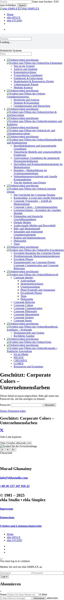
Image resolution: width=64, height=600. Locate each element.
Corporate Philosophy (25, 311)
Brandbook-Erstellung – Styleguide (32, 328)
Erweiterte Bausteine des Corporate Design (37, 253)
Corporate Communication (28, 308)
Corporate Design (31, 190)
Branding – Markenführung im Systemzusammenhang (30, 172)
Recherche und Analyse (26, 99)
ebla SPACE (13, 537)
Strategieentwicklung (31, 283)
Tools (48, 342)
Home (10, 534)
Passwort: (5, 404)
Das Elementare (53, 62)
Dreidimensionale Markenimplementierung (37, 256)
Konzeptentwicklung (25, 72)
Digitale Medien (22, 222)
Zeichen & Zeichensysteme (32, 114)
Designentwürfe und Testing (29, 332)
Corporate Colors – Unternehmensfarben (36, 207)
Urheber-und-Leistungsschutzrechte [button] (21, 526)
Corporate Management (26, 314)
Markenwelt (51, 274)
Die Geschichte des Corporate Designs (34, 194)
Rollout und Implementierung (29, 237)
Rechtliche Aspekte (24, 335)
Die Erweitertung (54, 250)
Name (3, 594)
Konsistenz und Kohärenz (34, 123)
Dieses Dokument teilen (13, 411)
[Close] (1, 558)
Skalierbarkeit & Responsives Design (34, 81)
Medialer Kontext (23, 87)
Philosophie (20, 240)
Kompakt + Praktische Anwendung (32, 350)
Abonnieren (39, 598)
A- (2, 449)
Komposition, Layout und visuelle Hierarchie (38, 197)
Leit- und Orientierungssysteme (31, 132)
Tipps (17, 243)
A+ (13, 449)
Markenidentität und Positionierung (34, 141)
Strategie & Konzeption (26, 102)
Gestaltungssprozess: (18, 96)
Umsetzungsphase (30, 286)
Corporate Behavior (24, 302)
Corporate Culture (23, 305)
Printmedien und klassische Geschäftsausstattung (28, 218)
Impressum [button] (6, 508)
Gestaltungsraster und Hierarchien (32, 105)
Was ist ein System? (24, 66)
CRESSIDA (20, 360)
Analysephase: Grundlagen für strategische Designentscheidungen (37, 160)
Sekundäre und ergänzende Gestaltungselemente (28, 233)
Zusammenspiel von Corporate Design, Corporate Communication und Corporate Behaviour (36, 265)
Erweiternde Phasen (31, 292)
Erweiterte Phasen (23, 259)
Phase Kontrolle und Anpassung (37, 289)
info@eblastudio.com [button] (14, 477)
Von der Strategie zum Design (30, 182)
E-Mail (43, 594)
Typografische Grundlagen (28, 75)
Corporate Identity (23, 277)
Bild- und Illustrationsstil (27, 228)
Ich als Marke (21, 354)
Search (22, 5)
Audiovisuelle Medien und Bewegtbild (34, 225)
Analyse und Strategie (25, 69)
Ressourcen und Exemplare (28, 366)
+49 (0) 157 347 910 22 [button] (15, 486)
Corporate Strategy (24, 317)
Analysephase (27, 280)
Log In (4, 576)
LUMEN (19, 363)
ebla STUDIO (14, 540)
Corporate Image (23, 320)
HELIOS (19, 357)
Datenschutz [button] (7, 517)
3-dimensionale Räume (26, 84)
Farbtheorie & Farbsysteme (28, 78)
